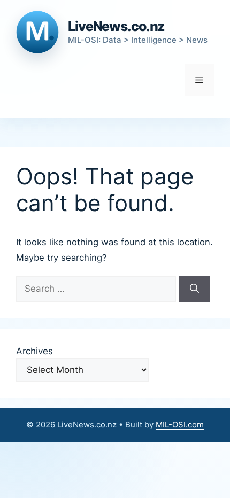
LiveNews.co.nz (116, 26)
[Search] (194, 289)
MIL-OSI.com (180, 424)
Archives (34, 351)
